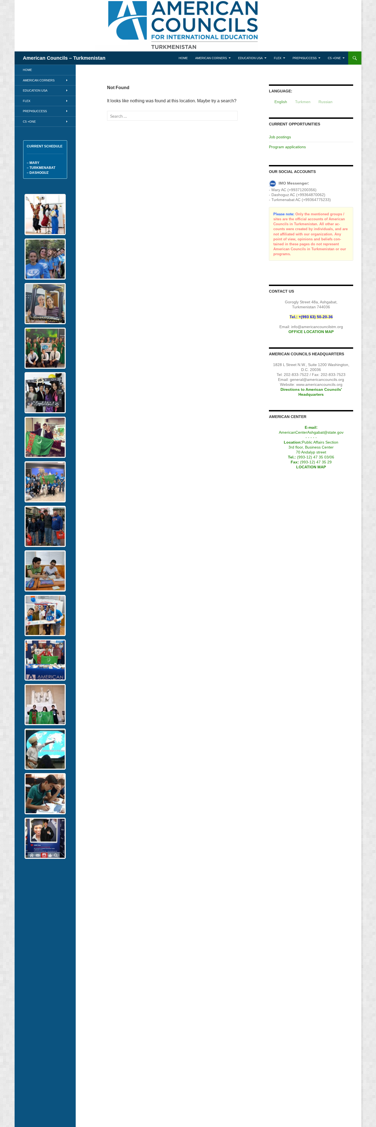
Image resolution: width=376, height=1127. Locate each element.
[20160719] (45, 348)
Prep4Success (305, 58)
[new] (45, 259)
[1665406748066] (45, 615)
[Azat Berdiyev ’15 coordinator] (45, 437)
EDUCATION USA (250, 58)
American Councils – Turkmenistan (64, 58)
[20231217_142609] (45, 303)
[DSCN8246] (45, 392)
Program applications (287, 147)
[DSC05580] (45, 838)
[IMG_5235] (45, 481)
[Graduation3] (45, 214)
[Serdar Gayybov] (45, 749)
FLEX (277, 58)
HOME (183, 58)
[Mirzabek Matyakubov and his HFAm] (45, 526)
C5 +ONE (334, 58)
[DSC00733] (45, 793)
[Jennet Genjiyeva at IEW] (45, 660)
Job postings (280, 137)
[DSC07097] (45, 571)
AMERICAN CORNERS (211, 58)
